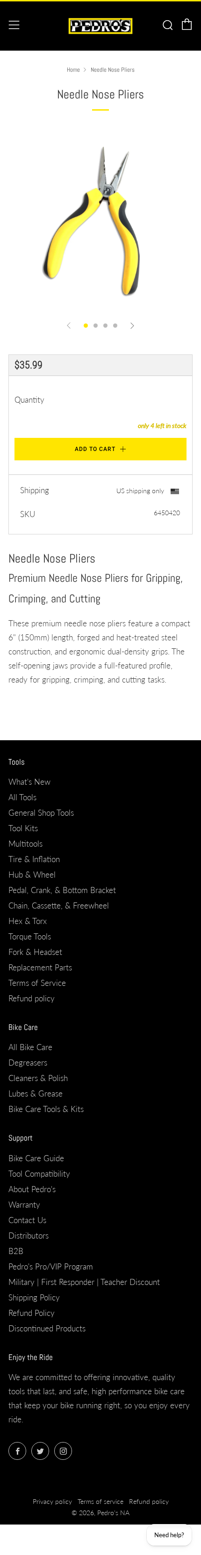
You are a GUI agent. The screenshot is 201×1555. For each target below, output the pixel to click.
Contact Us (27, 1220)
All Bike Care (30, 1047)
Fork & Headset (35, 952)
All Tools (22, 797)
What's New (29, 782)
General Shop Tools (41, 813)
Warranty (24, 1204)
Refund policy (31, 998)
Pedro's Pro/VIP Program (50, 1266)
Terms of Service (37, 983)
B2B (15, 1251)
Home (73, 70)
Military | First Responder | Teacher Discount (84, 1282)
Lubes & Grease (35, 1093)
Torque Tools (29, 936)
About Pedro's (32, 1189)
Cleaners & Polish (38, 1078)
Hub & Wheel (32, 874)
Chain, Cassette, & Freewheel (58, 905)
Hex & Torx (27, 921)
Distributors (28, 1235)
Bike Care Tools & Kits (46, 1109)
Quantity (29, 400)
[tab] (86, 325)
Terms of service (100, 1501)
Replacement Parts (40, 967)
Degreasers (27, 1062)
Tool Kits (23, 828)
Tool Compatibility (39, 1174)
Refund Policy (31, 1313)
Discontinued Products (47, 1328)
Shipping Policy (34, 1297)
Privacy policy (52, 1501)
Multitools (25, 844)
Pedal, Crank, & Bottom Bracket (62, 890)
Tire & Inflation (34, 859)
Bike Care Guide (36, 1158)
